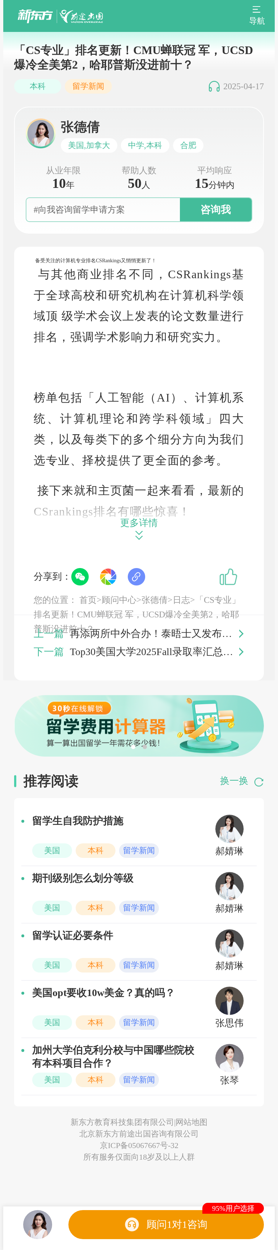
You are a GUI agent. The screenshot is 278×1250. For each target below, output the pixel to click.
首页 (88, 600)
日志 (181, 600)
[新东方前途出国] (60, 16)
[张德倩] (37, 1224)
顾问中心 (119, 600)
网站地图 (191, 1122)
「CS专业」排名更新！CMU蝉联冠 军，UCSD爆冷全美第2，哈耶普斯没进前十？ (137, 614)
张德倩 (155, 600)
